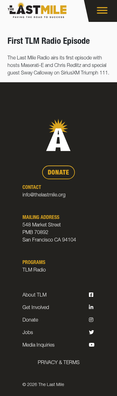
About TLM (34, 295)
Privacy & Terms (59, 363)
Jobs (27, 333)
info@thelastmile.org (44, 195)
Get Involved (35, 308)
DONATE (58, 173)
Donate (30, 320)
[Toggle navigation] (100, 11)
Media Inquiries (38, 345)
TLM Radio (34, 270)
